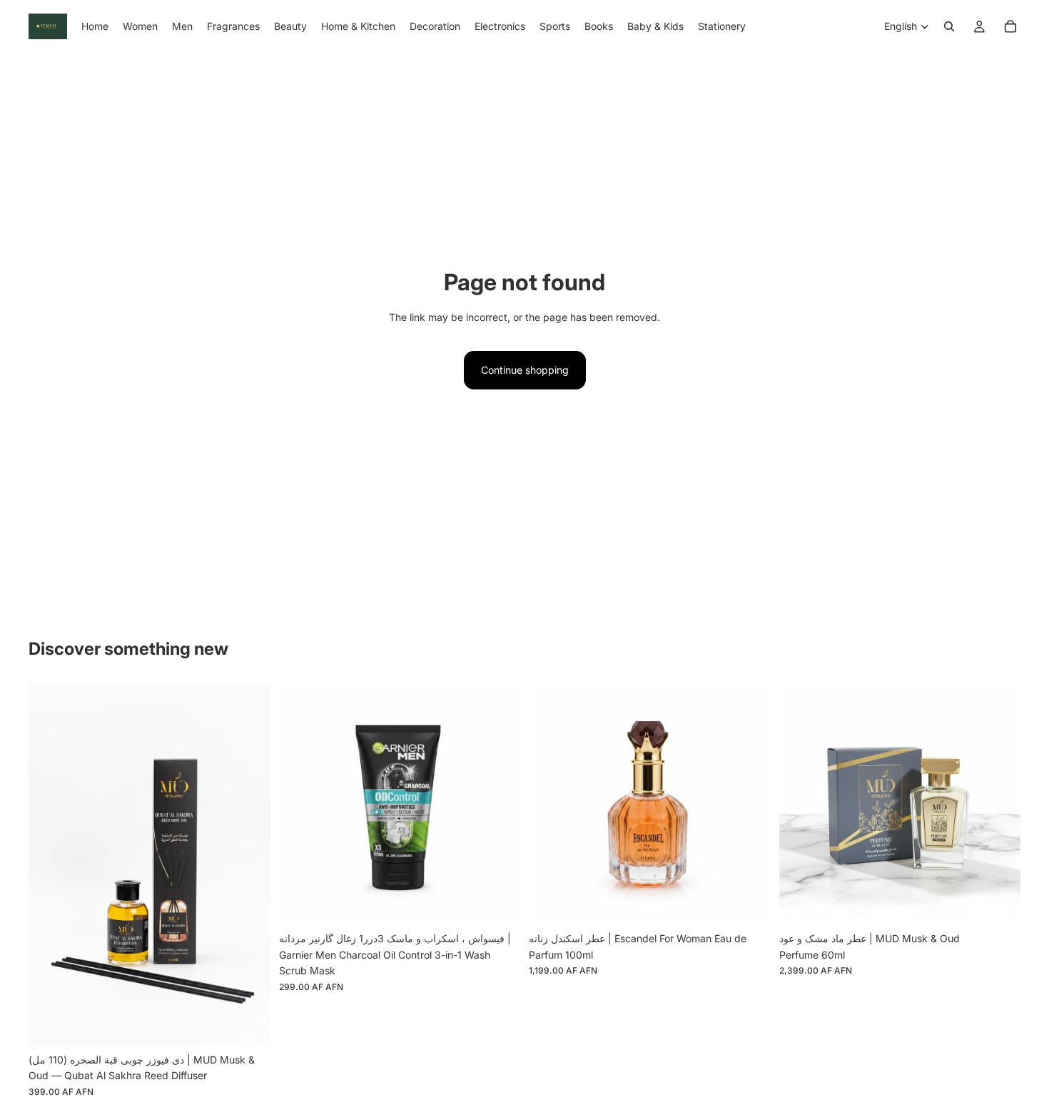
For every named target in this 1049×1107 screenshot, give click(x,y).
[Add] (248, 1024)
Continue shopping (525, 370)
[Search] (949, 26)
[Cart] (1010, 26)
